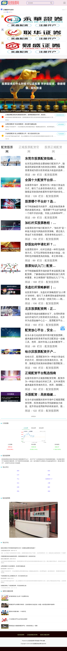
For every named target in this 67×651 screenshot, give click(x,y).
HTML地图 (42, 640)
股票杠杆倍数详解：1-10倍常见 (17, 611)
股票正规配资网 (44, 635)
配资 (49, 470)
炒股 (18, 487)
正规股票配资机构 (60, 115)
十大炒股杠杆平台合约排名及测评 (18, 619)
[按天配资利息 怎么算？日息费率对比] (4, 598)
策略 (49, 475)
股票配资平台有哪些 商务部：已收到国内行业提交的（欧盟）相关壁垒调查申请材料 (32, 604)
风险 (18, 491)
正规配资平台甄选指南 (40, 373)
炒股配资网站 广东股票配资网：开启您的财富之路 (13, 585)
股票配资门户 (49, 479)
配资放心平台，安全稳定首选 (45, 330)
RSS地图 (37, 640)
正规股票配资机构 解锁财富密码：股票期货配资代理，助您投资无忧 (27, 114)
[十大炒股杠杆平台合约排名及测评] (4, 620)
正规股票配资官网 (32, 635)
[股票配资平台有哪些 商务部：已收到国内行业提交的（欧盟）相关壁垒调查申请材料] (4, 605)
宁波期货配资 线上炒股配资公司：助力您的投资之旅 (22, 133)
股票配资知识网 (37, 643)
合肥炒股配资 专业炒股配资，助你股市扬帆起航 (21, 124)
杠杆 (18, 475)
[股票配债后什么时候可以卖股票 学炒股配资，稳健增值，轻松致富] (33, 85)
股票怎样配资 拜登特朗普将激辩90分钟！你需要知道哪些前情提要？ (18, 548)
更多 (63, 10)
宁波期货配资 (61, 133)
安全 (18, 483)
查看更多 (33, 416)
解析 (49, 487)
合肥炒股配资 (61, 124)
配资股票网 (21, 635)
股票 (18, 470)
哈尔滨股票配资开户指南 (42, 351)
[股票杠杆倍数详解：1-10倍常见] (4, 612)
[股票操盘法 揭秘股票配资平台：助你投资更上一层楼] (4, 626)
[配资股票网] (10, 3)
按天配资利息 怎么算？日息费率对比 (19, 596)
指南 (49, 491)
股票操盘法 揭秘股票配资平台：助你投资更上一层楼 (23, 625)
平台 (18, 479)
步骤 (49, 483)
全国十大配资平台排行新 (42, 179)
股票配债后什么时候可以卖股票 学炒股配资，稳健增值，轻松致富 (22, 111)
